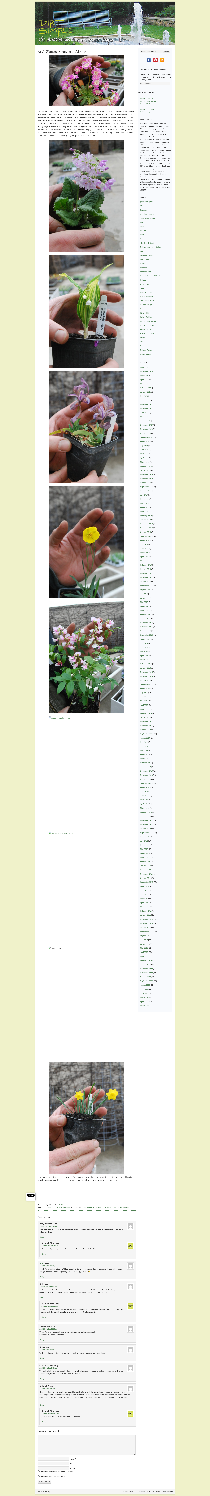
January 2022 (145, 400)
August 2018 (145, 540)
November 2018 (146, 528)
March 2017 (144, 610)
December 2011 (146, 870)
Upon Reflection (146, 292)
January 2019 (145, 520)
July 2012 (144, 841)
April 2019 (144, 507)
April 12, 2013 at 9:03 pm (48, 1266)
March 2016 (144, 660)
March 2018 (144, 561)
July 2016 (144, 643)
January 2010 (145, 964)
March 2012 (144, 857)
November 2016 (146, 627)
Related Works (146, 350)
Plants (55, 1207)
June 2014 (144, 746)
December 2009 (146, 969)
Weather (143, 268)
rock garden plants (90, 1207)
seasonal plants (146, 272)
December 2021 (146, 404)
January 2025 (145, 392)
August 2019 (145, 491)
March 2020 (144, 462)
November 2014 (146, 726)
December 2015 (146, 672)
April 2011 (144, 903)
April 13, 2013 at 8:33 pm (48, 1368)
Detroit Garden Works (148, 101)
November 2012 (146, 824)
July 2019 (144, 495)
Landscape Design (147, 296)
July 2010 (144, 940)
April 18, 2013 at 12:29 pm (50, 1414)
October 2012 (145, 829)
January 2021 (145, 421)
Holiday (143, 280)
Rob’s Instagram (146, 112)
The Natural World (147, 301)
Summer (143, 210)
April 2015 (144, 705)
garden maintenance (148, 218)
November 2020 (146, 429)
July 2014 (144, 742)
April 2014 (144, 754)
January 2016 (145, 668)
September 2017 (146, 585)
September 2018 (146, 536)
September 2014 (146, 734)
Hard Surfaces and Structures (151, 276)
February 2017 (146, 614)
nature (142, 263)
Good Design (145, 309)
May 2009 (144, 997)
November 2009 (146, 973)
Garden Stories (146, 284)
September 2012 (146, 833)
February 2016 (146, 664)
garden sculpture (146, 202)
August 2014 (145, 738)
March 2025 (144, 384)
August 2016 (145, 639)
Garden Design (146, 305)
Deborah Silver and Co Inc (150, 247)
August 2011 (145, 886)
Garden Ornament (147, 325)
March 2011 (144, 907)
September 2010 (146, 931)
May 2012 (144, 849)
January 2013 (145, 816)
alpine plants (112, 1207)
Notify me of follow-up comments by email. (56, 1471)
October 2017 (145, 581)
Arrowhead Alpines (124, 1207)
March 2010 (144, 956)
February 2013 (146, 812)
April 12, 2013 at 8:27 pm (48, 1226)
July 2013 (144, 791)
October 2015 (145, 680)
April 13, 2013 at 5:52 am (50, 1306)
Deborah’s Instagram (148, 109)
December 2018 (146, 524)
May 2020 (144, 454)
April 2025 (144, 380)
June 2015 (144, 697)
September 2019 (146, 487)
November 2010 (146, 923)
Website (73, 1468)
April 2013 (144, 804)
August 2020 (145, 441)
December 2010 (146, 919)
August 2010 (145, 936)
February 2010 (146, 960)
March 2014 (144, 758)
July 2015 (144, 693)
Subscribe (145, 88)
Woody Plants (145, 329)
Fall (141, 222)
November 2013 (146, 775)
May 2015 (144, 701)
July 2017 (144, 594)
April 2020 (144, 458)
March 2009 (144, 1006)
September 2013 (146, 783)
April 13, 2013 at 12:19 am (48, 1329)
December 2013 (146, 771)
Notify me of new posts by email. (52, 1476)
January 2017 (145, 618)
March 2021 (144, 417)
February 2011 (146, 911)
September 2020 (146, 437)
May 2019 (144, 503)
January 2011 (145, 915)
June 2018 (144, 549)
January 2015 (145, 717)
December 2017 (146, 573)
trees (142, 251)
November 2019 (146, 478)
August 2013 (145, 787)
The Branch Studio (147, 243)
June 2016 (144, 647)
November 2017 (146, 577)
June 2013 (144, 796)
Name (72, 1459)
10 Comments (64, 1205)
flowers (143, 239)
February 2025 (146, 388)
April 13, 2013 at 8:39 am (48, 1350)
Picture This (144, 313)
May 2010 (144, 948)
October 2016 (145, 631)
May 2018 (144, 553)
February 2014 (146, 763)
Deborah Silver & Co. (105, 20)
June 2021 (144, 413)
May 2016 (144, 651)
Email (72, 1464)
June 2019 (144, 499)
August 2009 (145, 985)
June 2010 (144, 944)
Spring (50, 1207)
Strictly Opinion (146, 317)
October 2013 (145, 779)
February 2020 (146, 466)
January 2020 (145, 470)
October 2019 (145, 483)
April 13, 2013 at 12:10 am (48, 1287)
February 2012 (146, 861)
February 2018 (146, 565)
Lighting (143, 230)
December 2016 (146, 623)
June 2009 (144, 993)
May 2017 (144, 602)
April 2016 (144, 656)
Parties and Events (147, 333)
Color (142, 226)
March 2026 (144, 367)
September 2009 (146, 981)
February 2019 (146, 516)
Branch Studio (145, 104)
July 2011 (144, 890)
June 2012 (144, 845)
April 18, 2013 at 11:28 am (48, 1389)
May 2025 (144, 376)
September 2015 (146, 684)
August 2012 (145, 837)
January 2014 (145, 767)
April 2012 (144, 853)
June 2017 (144, 598)
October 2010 (145, 927)
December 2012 (146, 820)
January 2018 (145, 569)
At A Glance (144, 342)
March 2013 (144, 808)
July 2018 (144, 544)
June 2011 (144, 894)
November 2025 (146, 371)
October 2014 (145, 730)
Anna (41, 1263)
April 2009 (144, 1002)
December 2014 (146, 721)
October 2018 (145, 532)
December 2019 (146, 474)
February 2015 (146, 713)
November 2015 (146, 676)
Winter (142, 235)
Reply (41, 1237)
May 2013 (144, 800)
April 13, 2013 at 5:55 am (50, 1246)
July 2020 (144, 446)
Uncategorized (64, 1207)
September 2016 (146, 635)
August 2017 (145, 590)
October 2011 (145, 878)
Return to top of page (45, 1492)
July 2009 (144, 989)
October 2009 (145, 977)
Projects (143, 338)
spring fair (102, 1207)
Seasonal (143, 346)
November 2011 (146, 874)
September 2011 (146, 882)
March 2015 (144, 709)
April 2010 (144, 952)
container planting (147, 214)
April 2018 (144, 557)
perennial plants (146, 255)
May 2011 (144, 899)
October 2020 (145, 433)
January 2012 (145, 866)
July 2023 (144, 396)
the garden (144, 259)
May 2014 (144, 750)
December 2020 (146, 425)
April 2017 (144, 606)
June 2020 (144, 450)
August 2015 (145, 688)
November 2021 (146, 408)
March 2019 (144, 511)
